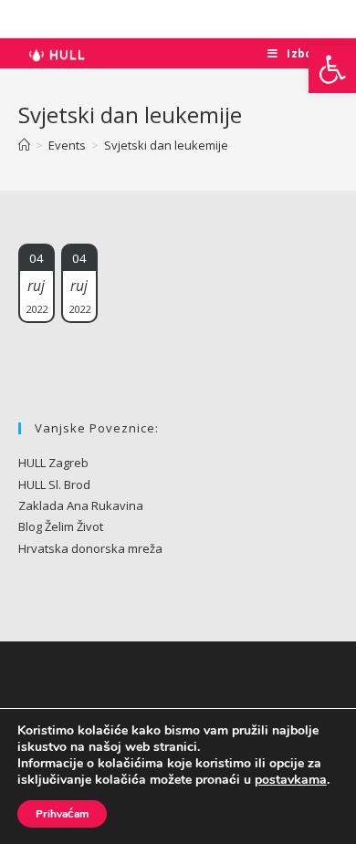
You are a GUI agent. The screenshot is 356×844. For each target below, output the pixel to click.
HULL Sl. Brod (54, 484)
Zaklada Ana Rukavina (80, 505)
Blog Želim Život (60, 526)
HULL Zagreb (53, 462)
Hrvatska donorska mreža (90, 548)
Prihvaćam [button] (62, 814)
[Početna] (24, 145)
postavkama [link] (291, 779)
